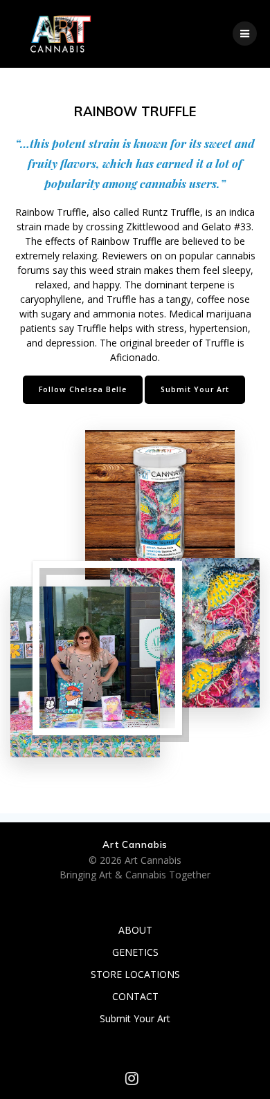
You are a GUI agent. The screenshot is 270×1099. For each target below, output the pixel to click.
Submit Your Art (195, 389)
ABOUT (135, 929)
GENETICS (135, 952)
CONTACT (135, 996)
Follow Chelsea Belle (83, 389)
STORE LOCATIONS (135, 974)
